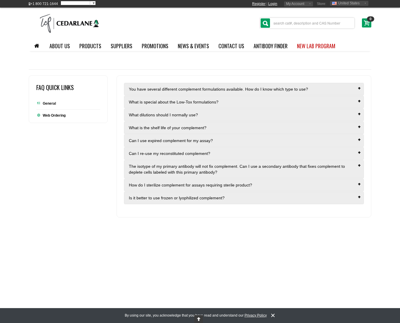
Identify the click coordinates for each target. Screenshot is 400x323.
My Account (295, 4)
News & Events (193, 46)
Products (90, 46)
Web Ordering (54, 115)
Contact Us (231, 46)
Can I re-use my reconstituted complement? (169, 153)
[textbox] (307, 23)
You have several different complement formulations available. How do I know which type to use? (218, 89)
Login (272, 4)
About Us (59, 46)
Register (259, 4)
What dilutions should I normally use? (163, 115)
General (49, 103)
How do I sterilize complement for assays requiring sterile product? (190, 185)
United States (349, 3)
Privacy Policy (256, 315)
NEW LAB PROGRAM (316, 46)
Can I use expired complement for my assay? (171, 140)
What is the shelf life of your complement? (167, 127)
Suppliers (121, 46)
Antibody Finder (271, 46)
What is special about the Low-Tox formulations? (173, 102)
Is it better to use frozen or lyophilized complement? (177, 198)
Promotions (155, 46)
